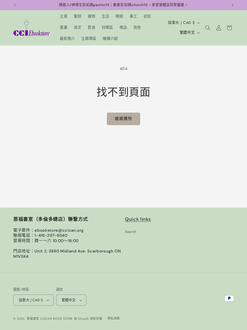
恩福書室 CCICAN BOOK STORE (50, 318)
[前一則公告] (14, 5)
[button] (207, 28)
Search (130, 231)
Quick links (138, 219)
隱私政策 (114, 318)
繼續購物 (123, 119)
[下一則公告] (232, 5)
